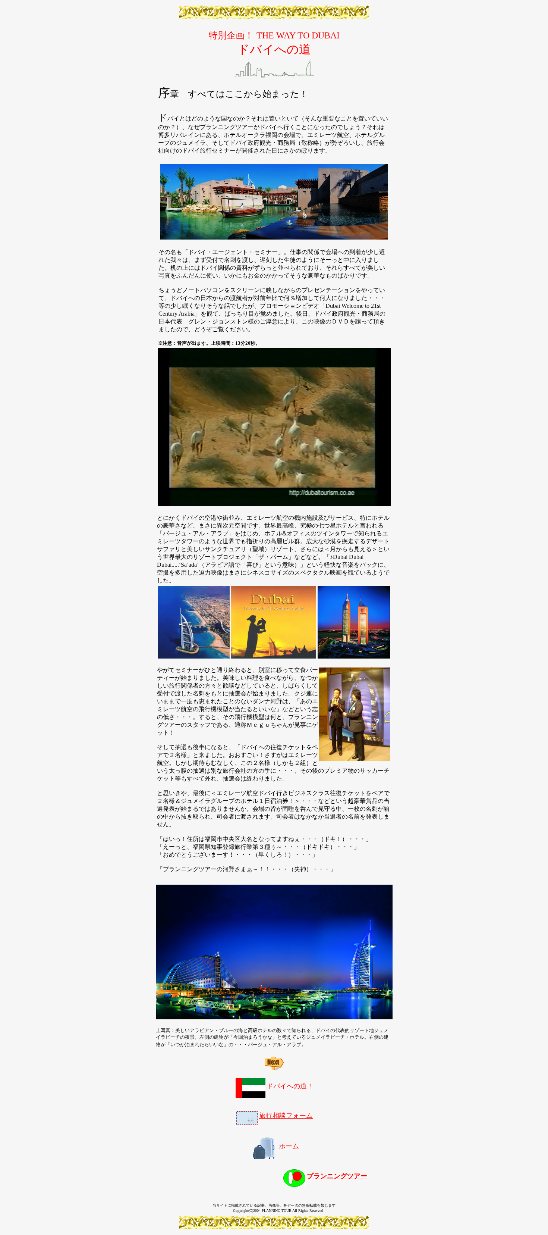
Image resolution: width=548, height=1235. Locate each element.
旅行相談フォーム (286, 1115)
